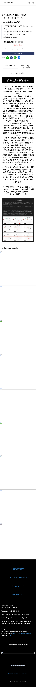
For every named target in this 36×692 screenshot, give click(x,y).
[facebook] (11, 57)
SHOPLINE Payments (21, 681)
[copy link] (19, 57)
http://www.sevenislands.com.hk (21, 633)
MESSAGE (18, 53)
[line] (7, 57)
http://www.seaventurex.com (18, 636)
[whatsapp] (15, 57)
